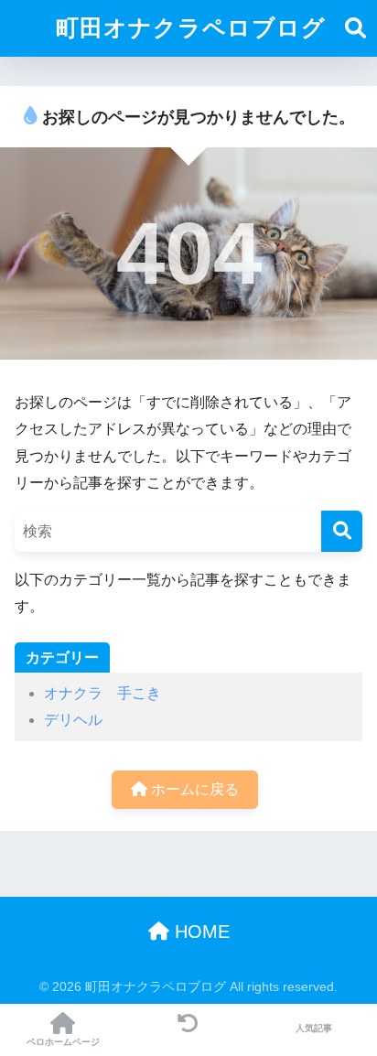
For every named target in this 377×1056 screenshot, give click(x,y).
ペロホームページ (63, 1042)
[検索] (341, 531)
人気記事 (314, 1028)
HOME (199, 931)
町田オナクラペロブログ (191, 28)
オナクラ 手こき (102, 693)
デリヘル (73, 719)
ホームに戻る (193, 789)
